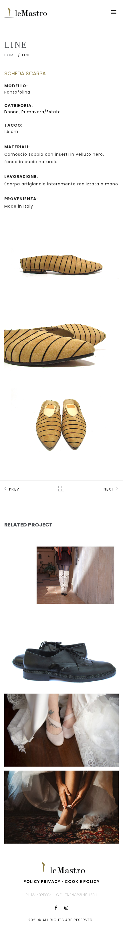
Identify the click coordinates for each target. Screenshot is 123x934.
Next (109, 489)
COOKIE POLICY (82, 881)
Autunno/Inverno (32, 566)
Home (10, 55)
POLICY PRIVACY (41, 881)
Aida (19, 785)
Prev (14, 489)
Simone (23, 631)
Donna (11, 112)
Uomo (26, 651)
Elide (20, 708)
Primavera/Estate (41, 112)
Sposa (69, 728)
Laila (20, 554)
